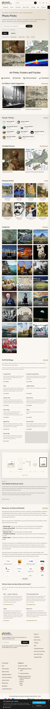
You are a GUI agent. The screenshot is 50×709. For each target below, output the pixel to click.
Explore (5, 33)
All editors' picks (44, 83)
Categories (13, 33)
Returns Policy (5, 671)
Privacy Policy (5, 668)
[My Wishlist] (39, 2)
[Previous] (1, 98)
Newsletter (4, 686)
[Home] (8, 2)
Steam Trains (21, 37)
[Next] (48, 98)
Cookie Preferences (7, 688)
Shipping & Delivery (6, 674)
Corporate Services (38, 648)
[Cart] (43, 2)
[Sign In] (46, 2)
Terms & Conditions (7, 677)
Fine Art (33, 37)
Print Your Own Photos (39, 651)
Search (30, 26)
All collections (45, 508)
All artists (46, 180)
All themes (46, 117)
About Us (36, 634)
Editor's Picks (26, 7)
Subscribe (25, 642)
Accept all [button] (39, 702)
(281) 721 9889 (23, 666)
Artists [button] (11, 7)
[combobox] (24, 3)
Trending (33, 7)
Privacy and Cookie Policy (8, 705)
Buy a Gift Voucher (38, 654)
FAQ (3, 666)
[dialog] (25, 704)
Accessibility (5, 663)
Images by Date (38, 657)
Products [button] (43, 7)
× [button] (48, 700)
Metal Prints (5, 683)
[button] (17, 707)
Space (27, 37)
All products (45, 360)
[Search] (35, 3)
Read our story (5, 499)
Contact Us (20, 663)
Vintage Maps (14, 37)
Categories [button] (5, 7)
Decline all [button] (39, 705)
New (38, 7)
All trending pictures (44, 146)
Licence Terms (5, 680)
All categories (45, 227)
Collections (18, 7)
